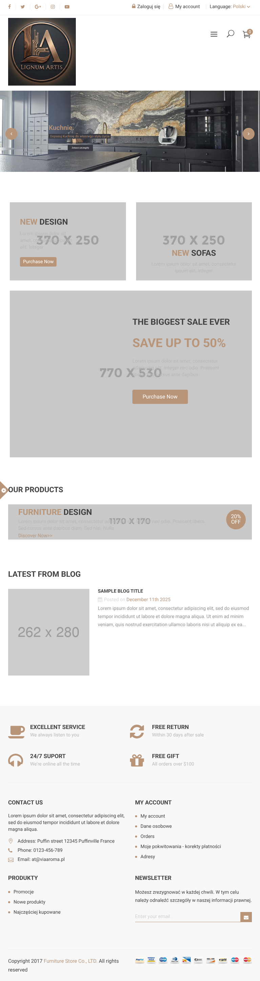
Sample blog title (120, 591)
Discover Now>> (35, 536)
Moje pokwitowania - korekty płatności (180, 846)
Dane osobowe (156, 826)
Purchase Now (38, 262)
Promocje (24, 892)
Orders (147, 836)
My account (153, 802)
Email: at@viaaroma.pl (41, 859)
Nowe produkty (29, 902)
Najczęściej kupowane (37, 912)
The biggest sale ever (181, 322)
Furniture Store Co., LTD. (71, 961)
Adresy (147, 857)
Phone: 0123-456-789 (40, 850)
